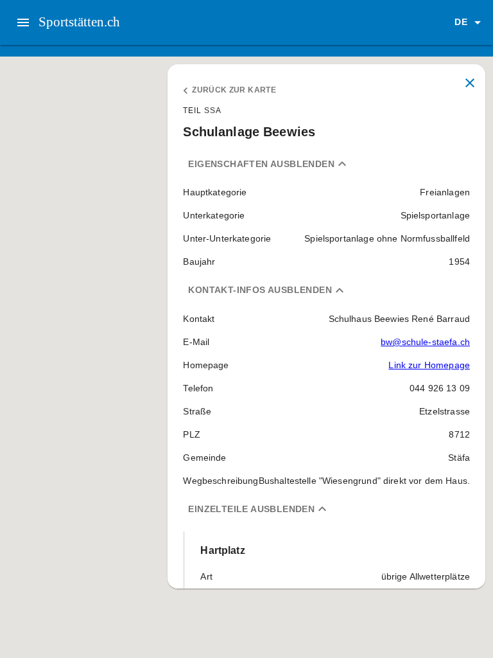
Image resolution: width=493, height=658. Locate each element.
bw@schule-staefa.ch (425, 342)
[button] (469, 22)
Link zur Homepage (429, 365)
